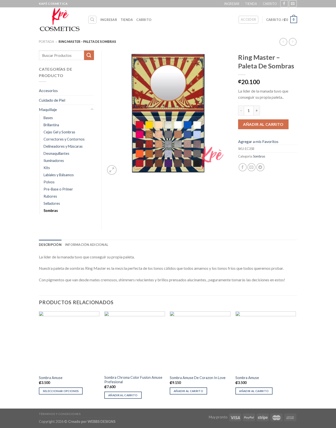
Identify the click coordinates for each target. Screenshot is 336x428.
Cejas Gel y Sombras (59, 132)
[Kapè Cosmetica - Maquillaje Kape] (59, 20)
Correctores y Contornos (64, 139)
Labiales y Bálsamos (59, 175)
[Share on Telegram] (260, 167)
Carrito (270, 4)
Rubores (50, 196)
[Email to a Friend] (251, 167)
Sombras (259, 156)
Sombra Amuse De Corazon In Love (198, 378)
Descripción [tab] (50, 245)
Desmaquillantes (56, 153)
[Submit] (89, 55)
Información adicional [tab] (86, 245)
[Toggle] (92, 109)
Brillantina (51, 125)
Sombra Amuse (50, 378)
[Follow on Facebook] (284, 3)
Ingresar (232, 4)
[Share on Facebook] (243, 167)
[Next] (295, 359)
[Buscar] (92, 20)
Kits (47, 168)
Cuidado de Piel (52, 100)
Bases (48, 118)
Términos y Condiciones (59, 414)
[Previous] (39, 359)
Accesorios (48, 90)
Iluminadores (54, 161)
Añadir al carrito (263, 124)
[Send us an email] (293, 3)
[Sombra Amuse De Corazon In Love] (200, 341)
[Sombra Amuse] (69, 341)
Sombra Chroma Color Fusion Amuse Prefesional (133, 379)
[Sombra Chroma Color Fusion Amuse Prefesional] (134, 341)
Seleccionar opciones (61, 391)
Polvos (49, 182)
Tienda (251, 4)
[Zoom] (112, 170)
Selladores (52, 203)
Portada (46, 42)
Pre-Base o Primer (58, 189)
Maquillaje (48, 109)
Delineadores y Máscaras (63, 146)
